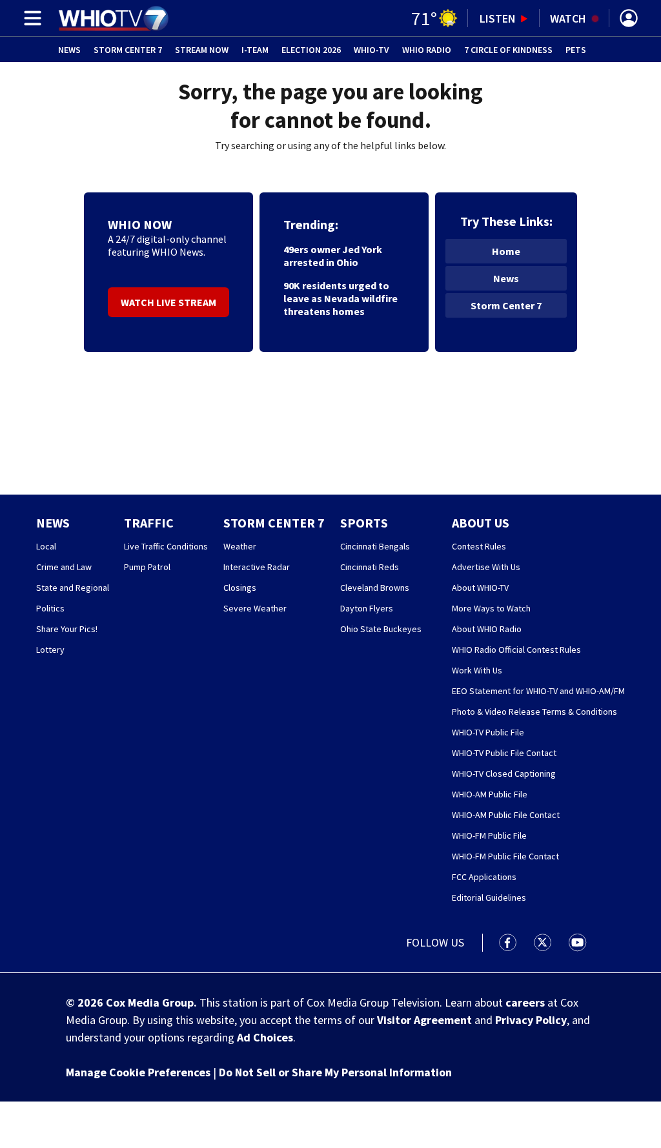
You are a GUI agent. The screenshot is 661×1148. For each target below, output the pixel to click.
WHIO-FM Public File (489, 835)
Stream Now (202, 49)
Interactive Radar (256, 567)
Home (506, 251)
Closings (239, 587)
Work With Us (477, 670)
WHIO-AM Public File (489, 794)
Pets (575, 49)
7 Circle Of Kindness (508, 49)
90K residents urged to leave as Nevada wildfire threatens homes (340, 298)
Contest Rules (479, 546)
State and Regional (72, 587)
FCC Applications (484, 877)
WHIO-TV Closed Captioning (504, 773)
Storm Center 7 (128, 49)
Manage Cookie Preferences (138, 1072)
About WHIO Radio (487, 629)
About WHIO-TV (480, 587)
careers (525, 1002)
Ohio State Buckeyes (381, 629)
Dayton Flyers (366, 608)
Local (46, 546)
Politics (50, 608)
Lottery (50, 649)
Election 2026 (311, 49)
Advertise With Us (486, 567)
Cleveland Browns (374, 587)
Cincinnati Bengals (375, 546)
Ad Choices (265, 1037)
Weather (239, 546)
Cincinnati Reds (369, 567)
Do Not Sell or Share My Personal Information (335, 1072)
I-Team (255, 49)
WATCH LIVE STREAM (168, 302)
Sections (30, 18)
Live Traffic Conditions (166, 546)
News (69, 49)
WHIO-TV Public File (488, 732)
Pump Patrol (147, 567)
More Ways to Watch (491, 608)
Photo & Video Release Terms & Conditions (534, 711)
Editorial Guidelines (489, 897)
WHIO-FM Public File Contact (505, 856)
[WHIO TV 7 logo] (113, 18)
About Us (480, 523)
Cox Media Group (150, 1002)
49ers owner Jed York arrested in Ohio (332, 256)
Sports (364, 523)
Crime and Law (64, 567)
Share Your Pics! (66, 629)
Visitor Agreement (424, 1019)
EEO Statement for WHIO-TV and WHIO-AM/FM (538, 691)
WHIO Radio (426, 49)
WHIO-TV (371, 49)
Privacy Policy (531, 1019)
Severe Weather (255, 608)
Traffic (149, 523)
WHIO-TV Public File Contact (504, 753)
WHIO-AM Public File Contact (506, 815)
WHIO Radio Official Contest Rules (516, 649)
